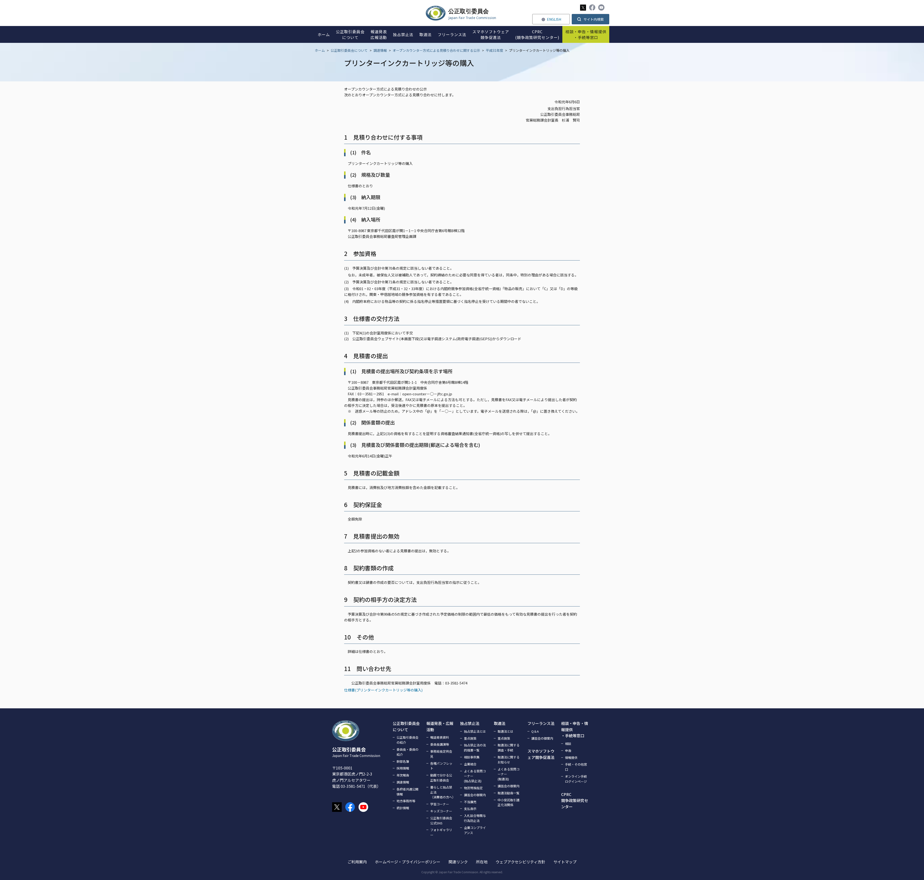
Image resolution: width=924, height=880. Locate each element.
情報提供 (571, 757)
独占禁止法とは (475, 731)
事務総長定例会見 (441, 754)
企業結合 (470, 764)
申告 (568, 750)
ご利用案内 (357, 862)
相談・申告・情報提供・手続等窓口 (574, 729)
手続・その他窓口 (576, 767)
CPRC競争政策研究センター (574, 800)
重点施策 (470, 738)
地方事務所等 (406, 801)
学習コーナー (439, 804)
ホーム (320, 50)
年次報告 (403, 775)
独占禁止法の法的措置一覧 (475, 747)
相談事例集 (472, 757)
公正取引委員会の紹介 (407, 740)
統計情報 (403, 808)
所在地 (482, 862)
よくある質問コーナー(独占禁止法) (475, 776)
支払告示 (470, 808)
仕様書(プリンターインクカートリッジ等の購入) (383, 689)
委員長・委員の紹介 (407, 752)
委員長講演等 (439, 744)
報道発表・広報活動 (439, 726)
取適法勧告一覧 (509, 793)
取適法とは (505, 731)
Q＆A (535, 731)
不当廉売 (470, 802)
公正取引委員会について (349, 50)
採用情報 (403, 768)
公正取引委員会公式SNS (441, 820)
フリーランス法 (540, 723)
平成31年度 (494, 50)
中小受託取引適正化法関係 (509, 802)
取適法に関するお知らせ (509, 759)
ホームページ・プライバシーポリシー (407, 862)
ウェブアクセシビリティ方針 (520, 862)
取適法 (499, 723)
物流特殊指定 (473, 788)
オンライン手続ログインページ (576, 779)
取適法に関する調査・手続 (509, 747)
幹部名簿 (403, 761)
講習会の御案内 (475, 795)
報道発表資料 (439, 737)
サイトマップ (565, 862)
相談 (568, 743)
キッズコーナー (441, 811)
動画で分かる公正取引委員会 (441, 777)
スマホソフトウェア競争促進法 (540, 754)
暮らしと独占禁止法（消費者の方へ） (442, 792)
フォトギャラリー (441, 832)
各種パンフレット (441, 766)
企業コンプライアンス (475, 830)
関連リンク (458, 862)
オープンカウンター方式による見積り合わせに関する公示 (436, 50)
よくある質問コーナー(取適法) (509, 774)
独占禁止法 (469, 723)
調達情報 (380, 50)
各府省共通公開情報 (407, 791)
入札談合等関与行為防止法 (475, 818)
